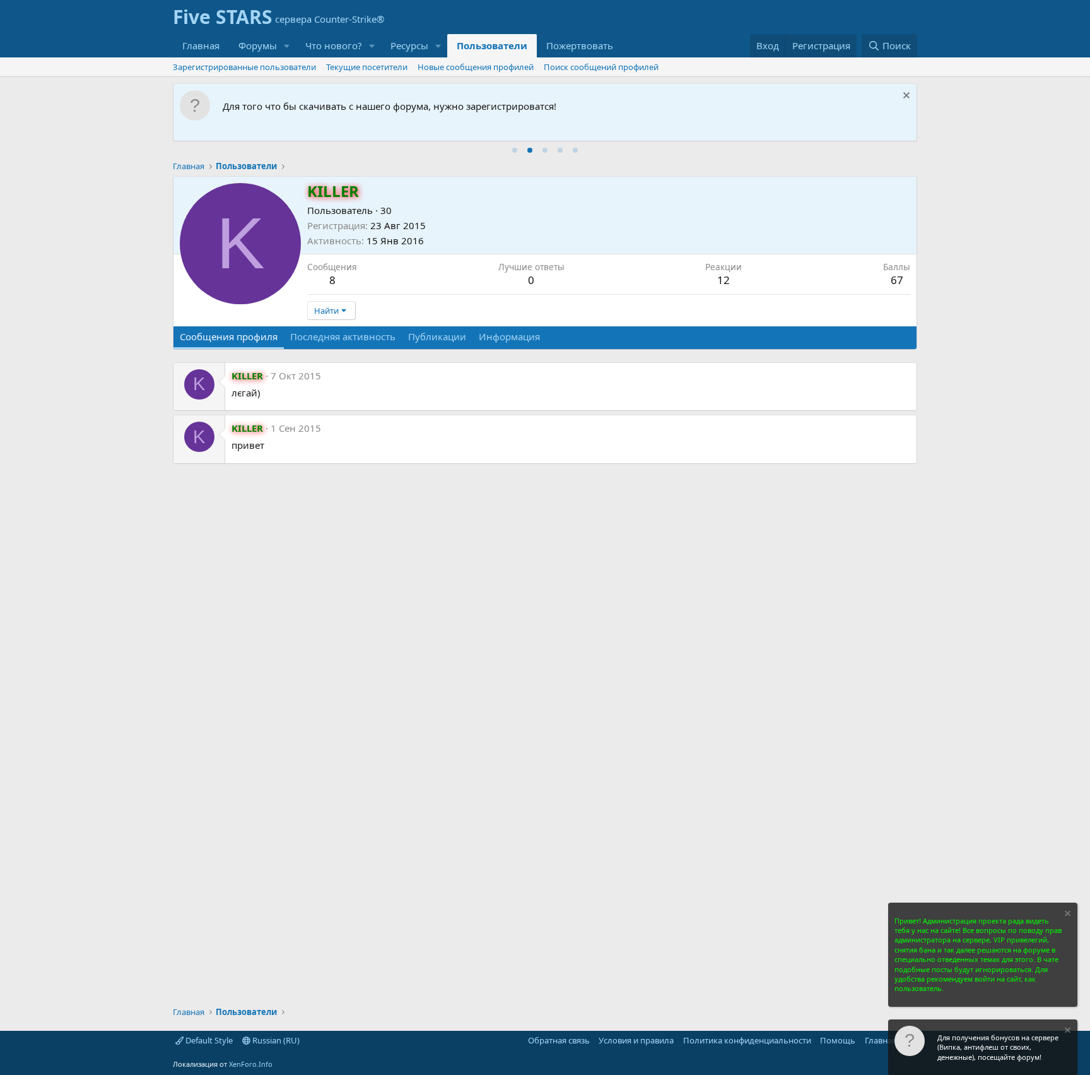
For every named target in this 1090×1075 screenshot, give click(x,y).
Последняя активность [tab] (343, 336)
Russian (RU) (275, 1040)
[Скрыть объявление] (905, 97)
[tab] (514, 150)
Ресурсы (409, 45)
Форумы (257, 45)
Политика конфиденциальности (747, 1040)
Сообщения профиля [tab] (229, 336)
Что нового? (333, 45)
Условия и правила (636, 1040)
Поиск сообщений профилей (601, 67)
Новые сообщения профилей (476, 67)
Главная (201, 45)
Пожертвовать (579, 45)
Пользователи (492, 45)
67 (897, 280)
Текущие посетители (366, 67)
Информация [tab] (509, 336)
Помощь (837, 1040)
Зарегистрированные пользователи (244, 67)
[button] (287, 45)
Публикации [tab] (437, 336)
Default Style (208, 1040)
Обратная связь (559, 1040)
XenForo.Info (250, 1064)
